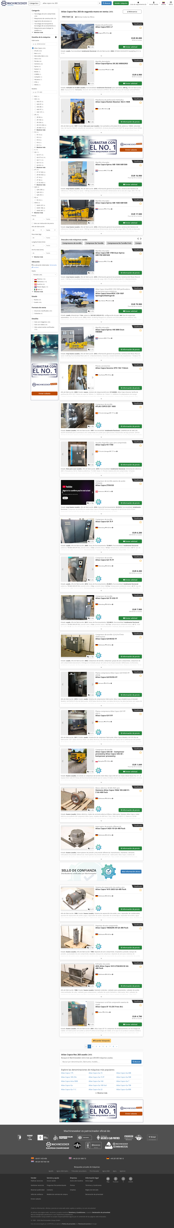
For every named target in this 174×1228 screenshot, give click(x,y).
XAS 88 (40, 107)
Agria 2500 (106, 1171)
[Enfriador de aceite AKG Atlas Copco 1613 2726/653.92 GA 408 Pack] (77, 975)
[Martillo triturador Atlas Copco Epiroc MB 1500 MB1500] (77, 173)
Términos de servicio (84, 1224)
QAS (36, 187)
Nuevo (37, 300)
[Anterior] (62, 36)
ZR (36, 115)
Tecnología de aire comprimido (44, 15)
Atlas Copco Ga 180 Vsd (98, 1085)
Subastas (38, 313)
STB (36, 82)
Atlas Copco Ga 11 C (68, 1089)
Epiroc (37, 66)
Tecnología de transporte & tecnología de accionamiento (45, 25)
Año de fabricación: (38, 227)
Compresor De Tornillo (94, 243)
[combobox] (44, 274)
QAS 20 (40, 192)
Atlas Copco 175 (67, 1073)
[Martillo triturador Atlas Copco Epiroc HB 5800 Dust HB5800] (77, 339)
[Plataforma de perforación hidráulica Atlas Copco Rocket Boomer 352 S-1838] (77, 111)
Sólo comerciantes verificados (44, 328)
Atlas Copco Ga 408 (123, 1073)
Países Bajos (42, 287)
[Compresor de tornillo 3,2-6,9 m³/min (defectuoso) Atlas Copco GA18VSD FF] (77, 646)
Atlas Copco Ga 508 (123, 1077)
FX (36, 132)
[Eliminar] (100, 3)
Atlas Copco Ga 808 (123, 1089)
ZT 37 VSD (41, 172)
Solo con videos (40, 324)
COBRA (37, 74)
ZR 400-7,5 (41, 128)
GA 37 (40, 155)
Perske (37, 61)
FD (36, 197)
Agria (114, 1171)
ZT (36, 169)
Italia (39, 289)
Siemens (38, 64)
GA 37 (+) (41, 157)
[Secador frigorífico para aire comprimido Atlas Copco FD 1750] (77, 454)
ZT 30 (39, 180)
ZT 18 (39, 177)
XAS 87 (40, 104)
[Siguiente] (92, 36)
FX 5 (39, 137)
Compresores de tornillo (72, 243)
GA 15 (40, 163)
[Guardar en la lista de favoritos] (140, 27)
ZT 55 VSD (41, 183)
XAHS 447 (41, 210)
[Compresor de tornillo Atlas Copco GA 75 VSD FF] (77, 607)
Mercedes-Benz (41, 56)
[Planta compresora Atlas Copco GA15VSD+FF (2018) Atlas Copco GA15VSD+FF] (77, 684)
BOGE (37, 72)
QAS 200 (40, 190)
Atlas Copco (40, 48)
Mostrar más (102, 1093)
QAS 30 (40, 195)
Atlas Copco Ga (67, 1085)
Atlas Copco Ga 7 (122, 1081)
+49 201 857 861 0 (117, 1158)
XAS (36, 99)
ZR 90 (39, 117)
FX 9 (39, 140)
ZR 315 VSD (41, 125)
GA (36, 152)
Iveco (37, 59)
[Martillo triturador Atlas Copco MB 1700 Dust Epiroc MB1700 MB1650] (77, 262)
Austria (41, 284)
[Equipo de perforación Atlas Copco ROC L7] (77, 36)
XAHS (37, 203)
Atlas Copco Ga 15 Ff (96, 1077)
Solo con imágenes (42, 322)
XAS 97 (40, 109)
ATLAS (38, 51)
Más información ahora (131, 871)
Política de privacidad (68, 1224)
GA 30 (40, 165)
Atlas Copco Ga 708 (123, 1085)
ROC (36, 96)
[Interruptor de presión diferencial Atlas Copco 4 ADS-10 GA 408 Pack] (77, 837)
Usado (37, 302)
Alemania (42, 282)
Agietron (122, 1171)
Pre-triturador (94, 1171)
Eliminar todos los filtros (85, 17)
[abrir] (101, 55)
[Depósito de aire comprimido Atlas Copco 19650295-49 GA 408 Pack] (77, 937)
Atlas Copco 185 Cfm (69, 1077)
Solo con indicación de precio (44, 223)
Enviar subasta (131, 150)
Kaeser (37, 69)
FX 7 (39, 145)
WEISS (37, 85)
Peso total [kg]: (37, 234)
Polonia (41, 279)
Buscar (107, 3)
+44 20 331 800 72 (79, 1158)
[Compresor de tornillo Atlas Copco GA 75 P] (77, 530)
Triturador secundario (78, 1171)
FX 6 (39, 142)
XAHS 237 (41, 205)
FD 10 (39, 200)
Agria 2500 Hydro (62, 1171)
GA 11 (40, 160)
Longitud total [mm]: (39, 242)
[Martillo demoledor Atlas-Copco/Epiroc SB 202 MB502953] (77, 72)
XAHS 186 (41, 208)
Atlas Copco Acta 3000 (69, 1081)
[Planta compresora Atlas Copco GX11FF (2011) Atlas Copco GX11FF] (77, 722)
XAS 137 (40, 112)
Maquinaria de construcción (45, 18)
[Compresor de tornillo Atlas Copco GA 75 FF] (77, 569)
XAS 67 (40, 102)
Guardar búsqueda (102, 1041)
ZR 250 (40, 122)
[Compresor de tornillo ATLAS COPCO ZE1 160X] (77, 415)
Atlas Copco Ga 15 (95, 1073)
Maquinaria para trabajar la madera (43, 29)
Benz (37, 53)
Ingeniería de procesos (43, 21)
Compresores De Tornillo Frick (119, 243)
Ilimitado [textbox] (37, 275)
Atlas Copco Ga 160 (96, 1081)
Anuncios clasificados (43, 311)
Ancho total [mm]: (38, 250)
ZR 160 (40, 120)
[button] (171, 3)
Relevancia (132, 12)
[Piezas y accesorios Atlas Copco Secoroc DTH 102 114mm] (77, 377)
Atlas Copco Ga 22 (95, 1089)
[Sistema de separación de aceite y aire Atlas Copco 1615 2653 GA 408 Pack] (77, 898)
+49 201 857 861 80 (42, 1162)
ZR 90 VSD (41, 175)
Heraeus (38, 79)
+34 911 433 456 (41, 1158)
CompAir (38, 77)
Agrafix (51, 1171)
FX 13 (39, 135)
